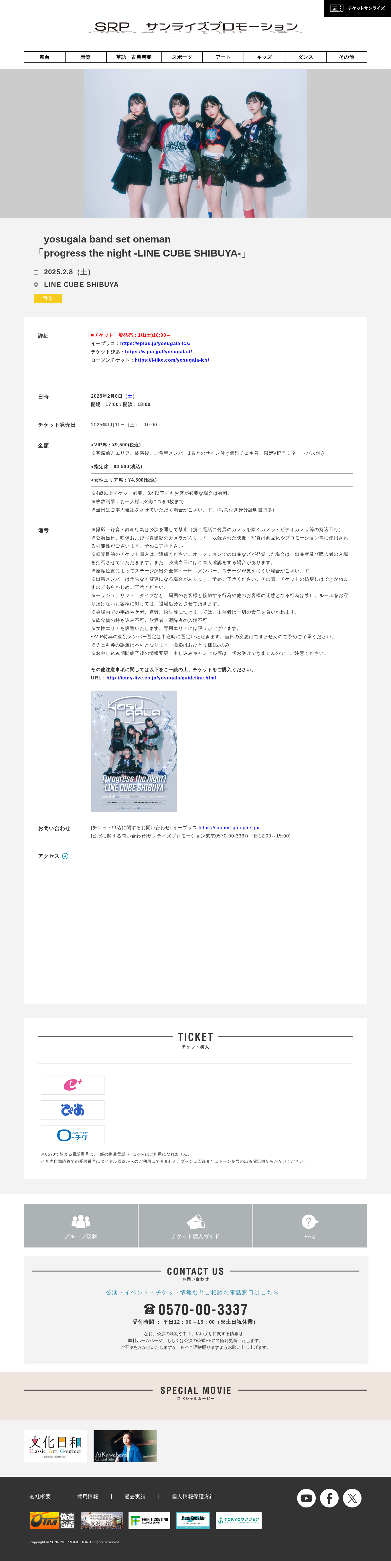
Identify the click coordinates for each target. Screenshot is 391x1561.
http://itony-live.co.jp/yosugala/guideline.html (161, 677)
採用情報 (87, 1496)
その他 (346, 57)
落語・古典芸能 (134, 57)
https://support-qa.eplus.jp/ (229, 827)
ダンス (305, 57)
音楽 (86, 57)
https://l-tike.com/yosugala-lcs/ (172, 360)
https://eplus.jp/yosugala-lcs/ (155, 343)
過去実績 (135, 1496)
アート (223, 57)
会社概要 (40, 1496)
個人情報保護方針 (193, 1496)
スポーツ (182, 57)
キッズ (264, 57)
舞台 (45, 57)
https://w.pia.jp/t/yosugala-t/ (158, 351)
